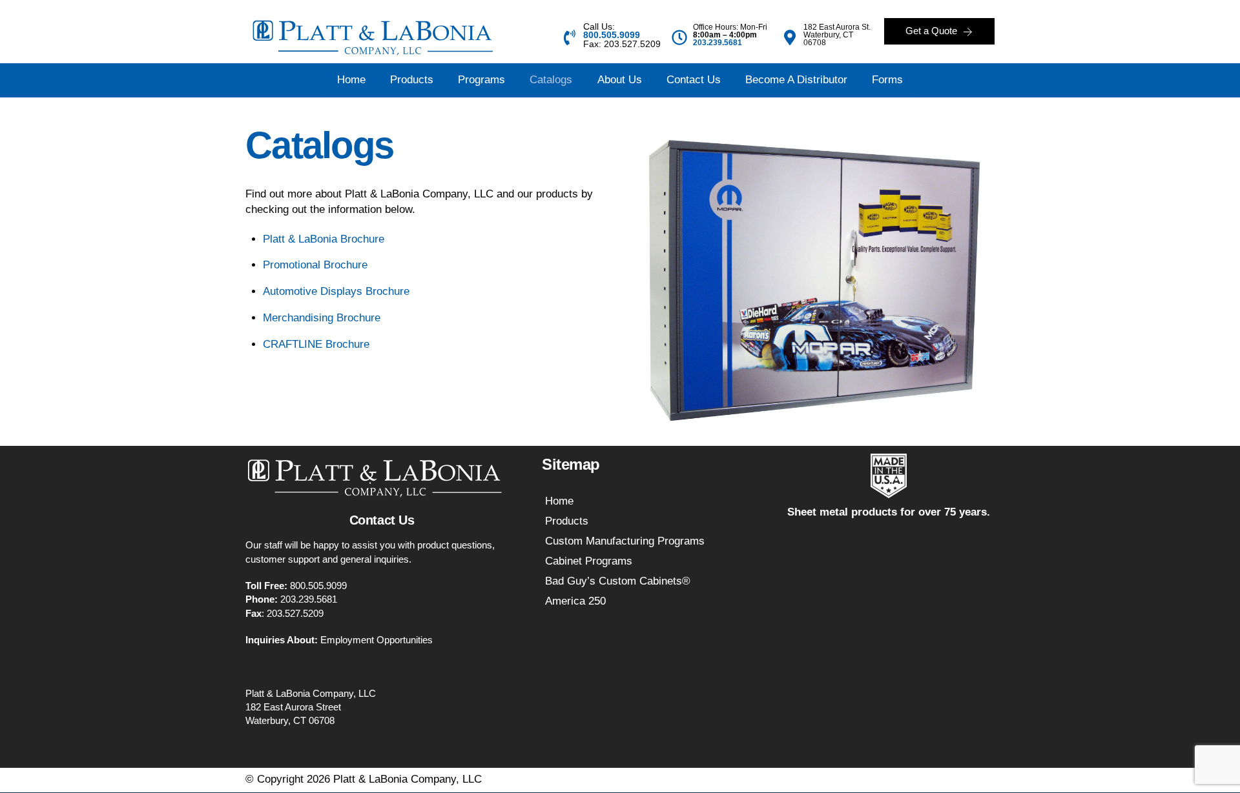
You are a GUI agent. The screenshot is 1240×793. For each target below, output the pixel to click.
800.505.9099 (318, 585)
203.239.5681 (717, 42)
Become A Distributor (796, 80)
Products (411, 80)
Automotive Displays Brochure (336, 291)
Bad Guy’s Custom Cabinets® (617, 581)
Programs (481, 80)
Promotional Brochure (317, 265)
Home (351, 80)
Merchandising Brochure (321, 318)
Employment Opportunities (376, 639)
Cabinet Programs (588, 561)
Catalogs (551, 80)
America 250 (575, 601)
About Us (619, 80)
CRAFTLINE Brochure (316, 344)
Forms (887, 80)
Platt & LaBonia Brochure (323, 239)
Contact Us (693, 80)
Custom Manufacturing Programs (625, 541)
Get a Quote (932, 31)
